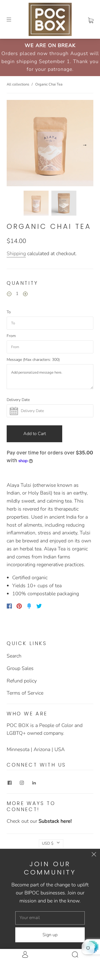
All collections (18, 84)
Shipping (16, 253)
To (9, 312)
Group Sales (20, 668)
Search (14, 656)
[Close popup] (94, 855)
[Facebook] (9, 606)
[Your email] (50, 918)
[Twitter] (39, 606)
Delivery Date (18, 400)
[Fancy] (29, 606)
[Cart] (90, 19)
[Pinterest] (19, 606)
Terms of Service (25, 693)
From (11, 336)
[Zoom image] (50, 144)
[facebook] (9, 783)
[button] (15, 144)
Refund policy (22, 680)
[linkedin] (34, 783)
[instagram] (22, 783)
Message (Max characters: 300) (33, 360)
